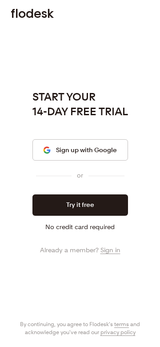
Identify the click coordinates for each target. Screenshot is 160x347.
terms (121, 324)
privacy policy (118, 332)
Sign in (110, 250)
